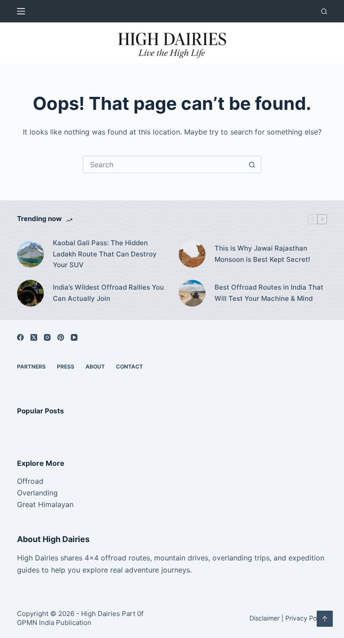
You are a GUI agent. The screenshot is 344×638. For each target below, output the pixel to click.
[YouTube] (74, 337)
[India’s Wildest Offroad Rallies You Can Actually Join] (30, 293)
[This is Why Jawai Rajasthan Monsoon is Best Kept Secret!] (192, 254)
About (95, 366)
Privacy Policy (306, 618)
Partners (31, 366)
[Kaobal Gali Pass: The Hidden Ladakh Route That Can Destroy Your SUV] (30, 254)
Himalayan (54, 504)
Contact (129, 366)
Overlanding (37, 492)
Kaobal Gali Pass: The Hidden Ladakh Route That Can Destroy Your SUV (105, 254)
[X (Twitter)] (33, 337)
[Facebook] (20, 337)
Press (65, 366)
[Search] (324, 11)
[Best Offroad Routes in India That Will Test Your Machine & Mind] (192, 293)
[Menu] (21, 11)
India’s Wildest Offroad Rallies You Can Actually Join (108, 293)
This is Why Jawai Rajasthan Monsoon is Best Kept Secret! (262, 254)
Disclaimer (264, 618)
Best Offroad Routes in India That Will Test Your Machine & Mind (269, 293)
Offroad (30, 481)
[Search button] (252, 165)
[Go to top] (325, 619)
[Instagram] (47, 337)
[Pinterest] (60, 337)
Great (26, 504)
